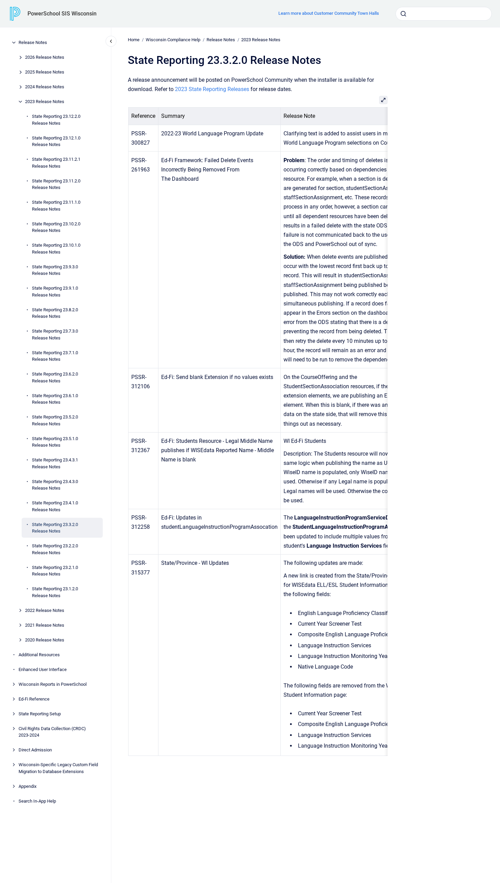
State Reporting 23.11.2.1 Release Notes (56, 163)
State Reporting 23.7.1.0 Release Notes (55, 356)
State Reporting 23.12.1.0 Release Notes (56, 141)
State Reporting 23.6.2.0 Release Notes (55, 377)
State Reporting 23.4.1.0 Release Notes (55, 506)
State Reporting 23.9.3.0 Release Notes (55, 270)
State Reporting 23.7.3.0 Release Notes (55, 334)
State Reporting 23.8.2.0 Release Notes (55, 313)
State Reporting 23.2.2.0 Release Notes (55, 549)
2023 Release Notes (44, 101)
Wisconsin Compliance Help (173, 39)
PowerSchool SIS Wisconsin (62, 13)
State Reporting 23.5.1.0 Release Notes (55, 442)
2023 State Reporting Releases (212, 89)
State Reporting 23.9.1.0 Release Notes (55, 292)
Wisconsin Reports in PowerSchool (53, 683)
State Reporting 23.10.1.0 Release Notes (56, 249)
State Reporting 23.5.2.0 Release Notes (55, 420)
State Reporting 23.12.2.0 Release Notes (56, 120)
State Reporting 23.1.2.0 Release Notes (55, 592)
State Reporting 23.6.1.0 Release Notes (55, 399)
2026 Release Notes (44, 57)
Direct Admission (35, 749)
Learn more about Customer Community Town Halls (328, 13)
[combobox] (443, 13)
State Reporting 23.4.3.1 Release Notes (55, 463)
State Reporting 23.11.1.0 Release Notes (56, 206)
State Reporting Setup (40, 713)
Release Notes (33, 42)
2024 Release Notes (44, 86)
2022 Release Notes (44, 610)
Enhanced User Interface (43, 669)
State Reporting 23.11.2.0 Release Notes (56, 184)
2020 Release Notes (44, 639)
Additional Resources (39, 654)
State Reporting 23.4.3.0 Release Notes (55, 485)
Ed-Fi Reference (34, 698)
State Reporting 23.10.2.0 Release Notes (56, 227)
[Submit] (403, 13)
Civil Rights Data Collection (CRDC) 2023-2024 (52, 732)
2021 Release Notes (44, 624)
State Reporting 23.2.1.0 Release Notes (55, 571)
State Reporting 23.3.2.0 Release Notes (55, 528)
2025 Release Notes (44, 72)
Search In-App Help (37, 800)
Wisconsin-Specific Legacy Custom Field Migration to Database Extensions (58, 768)
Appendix (27, 786)
